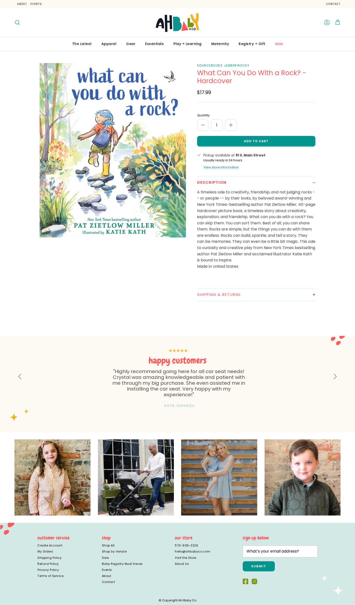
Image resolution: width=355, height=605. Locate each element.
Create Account (49, 545)
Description (212, 182)
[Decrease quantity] (203, 125)
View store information (221, 167)
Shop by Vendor (114, 551)
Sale (279, 43)
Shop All (108, 545)
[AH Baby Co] (177, 22)
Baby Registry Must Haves (122, 564)
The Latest (82, 43)
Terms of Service (50, 576)
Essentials (154, 43)
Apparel (109, 43)
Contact (333, 4)
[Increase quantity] (231, 125)
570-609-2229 (186, 545)
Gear (130, 43)
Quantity (203, 115)
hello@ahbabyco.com (192, 551)
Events (36, 4)
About (22, 4)
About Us (182, 564)
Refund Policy (48, 564)
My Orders (45, 551)
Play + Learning (187, 43)
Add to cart (256, 141)
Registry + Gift (252, 43)
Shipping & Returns (219, 294)
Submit (258, 566)
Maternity (220, 43)
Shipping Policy (49, 558)
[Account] (327, 22)
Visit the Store (185, 558)
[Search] (17, 22)
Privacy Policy (48, 570)
